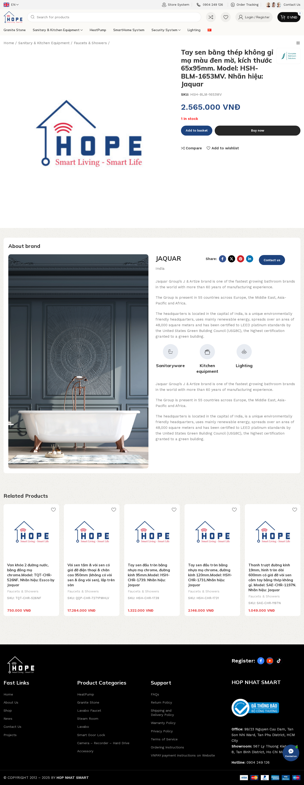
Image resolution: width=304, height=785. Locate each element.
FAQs (155, 694)
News (8, 718)
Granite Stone (15, 30)
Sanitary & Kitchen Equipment (56, 30)
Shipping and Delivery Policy (162, 713)
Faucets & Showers (90, 43)
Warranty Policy (163, 723)
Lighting (194, 30)
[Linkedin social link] (249, 258)
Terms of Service (164, 739)
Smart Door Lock (91, 735)
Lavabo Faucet (89, 710)
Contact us (272, 260)
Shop (8, 710)
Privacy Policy (162, 731)
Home (9, 43)
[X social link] (231, 258)
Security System (164, 30)
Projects (10, 735)
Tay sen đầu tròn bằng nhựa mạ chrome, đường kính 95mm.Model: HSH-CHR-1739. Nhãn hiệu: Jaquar (149, 575)
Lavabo (83, 726)
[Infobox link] (210, 5)
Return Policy (161, 702)
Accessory (85, 751)
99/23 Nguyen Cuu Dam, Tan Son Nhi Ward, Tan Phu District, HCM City (263, 735)
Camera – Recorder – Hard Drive (103, 743)
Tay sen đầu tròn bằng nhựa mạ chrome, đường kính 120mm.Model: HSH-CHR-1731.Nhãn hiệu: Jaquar (210, 575)
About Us (11, 702)
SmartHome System (128, 30)
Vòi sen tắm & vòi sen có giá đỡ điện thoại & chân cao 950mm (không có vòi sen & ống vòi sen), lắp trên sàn (91, 575)
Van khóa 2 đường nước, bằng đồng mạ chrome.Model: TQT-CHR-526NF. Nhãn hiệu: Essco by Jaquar (30, 575)
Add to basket (197, 130)
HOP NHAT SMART (73, 778)
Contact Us (12, 726)
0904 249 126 (258, 762)
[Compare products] (211, 17)
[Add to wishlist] (53, 509)
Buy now (257, 130)
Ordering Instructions (167, 747)
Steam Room (87, 718)
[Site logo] (13, 17)
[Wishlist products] (225, 17)
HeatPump (98, 30)
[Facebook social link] (222, 258)
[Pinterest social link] (240, 258)
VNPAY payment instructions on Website (183, 755)
